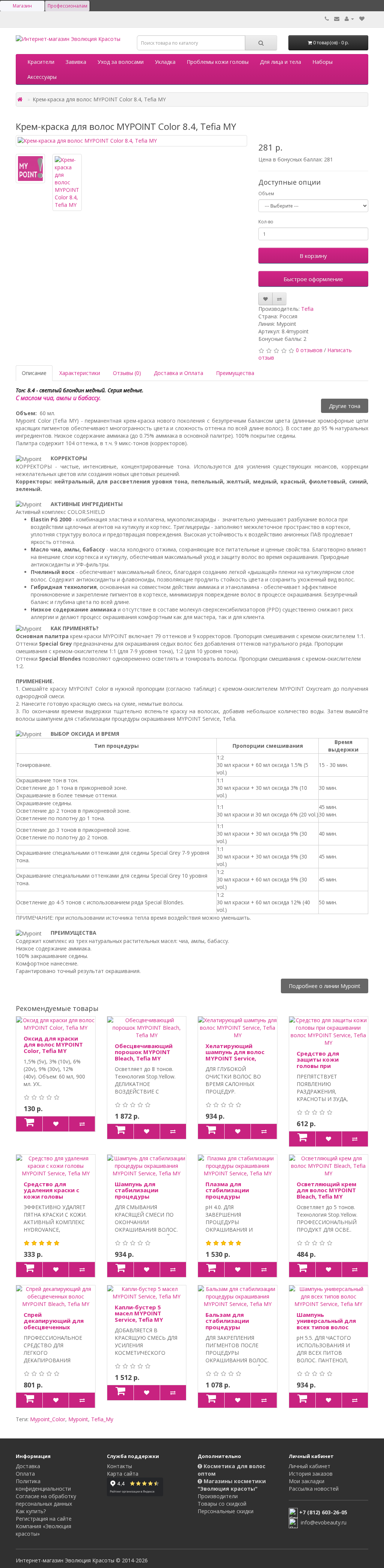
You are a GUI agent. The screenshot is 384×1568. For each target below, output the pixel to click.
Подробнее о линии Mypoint (324, 986)
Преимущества (235, 373)
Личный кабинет (309, 1466)
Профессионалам (67, 6)
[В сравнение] (279, 298)
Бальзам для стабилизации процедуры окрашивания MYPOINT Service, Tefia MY (231, 1330)
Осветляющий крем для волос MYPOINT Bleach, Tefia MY (326, 1190)
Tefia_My (102, 1419)
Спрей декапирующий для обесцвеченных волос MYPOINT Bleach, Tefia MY (54, 1327)
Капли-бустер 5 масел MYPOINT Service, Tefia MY (139, 1313)
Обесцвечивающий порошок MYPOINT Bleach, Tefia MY (143, 1052)
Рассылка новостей (314, 1488)
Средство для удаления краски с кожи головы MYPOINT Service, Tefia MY (51, 1196)
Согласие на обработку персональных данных (46, 1500)
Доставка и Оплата (178, 373)
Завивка (76, 61)
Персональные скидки (226, 1511)
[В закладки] (265, 298)
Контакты (119, 1466)
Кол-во (265, 221)
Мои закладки (306, 1481)
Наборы (322, 61)
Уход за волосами (121, 61)
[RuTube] (219, 1525)
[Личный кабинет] (349, 18)
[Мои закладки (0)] (361, 18)
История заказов (311, 1473)
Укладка (165, 61)
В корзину (313, 255)
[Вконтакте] (204, 1525)
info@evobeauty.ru (323, 1522)
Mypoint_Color (47, 1419)
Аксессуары (42, 76)
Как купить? (31, 1511)
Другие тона (344, 405)
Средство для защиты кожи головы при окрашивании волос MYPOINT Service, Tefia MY (327, 1069)
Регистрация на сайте (44, 1518)
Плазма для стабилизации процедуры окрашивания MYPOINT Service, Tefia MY (231, 1199)
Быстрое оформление (313, 279)
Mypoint (78, 1419)
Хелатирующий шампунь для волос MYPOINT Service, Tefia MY (235, 1055)
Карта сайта (122, 1473)
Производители (218, 1496)
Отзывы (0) (127, 373)
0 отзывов (309, 350)
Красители (40, 61)
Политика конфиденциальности (43, 1485)
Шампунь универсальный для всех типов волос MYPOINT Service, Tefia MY (326, 1327)
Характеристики (79, 373)
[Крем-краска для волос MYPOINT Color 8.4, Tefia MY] (131, 140)
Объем (266, 193)
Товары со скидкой (222, 1503)
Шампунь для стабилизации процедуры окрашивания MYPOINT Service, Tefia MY (140, 1199)
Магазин (22, 6)
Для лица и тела (280, 61)
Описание (34, 373)
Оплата (25, 1473)
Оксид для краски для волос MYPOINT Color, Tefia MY (53, 1044)
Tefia (307, 308)
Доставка (28, 1466)
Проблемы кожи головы (218, 61)
